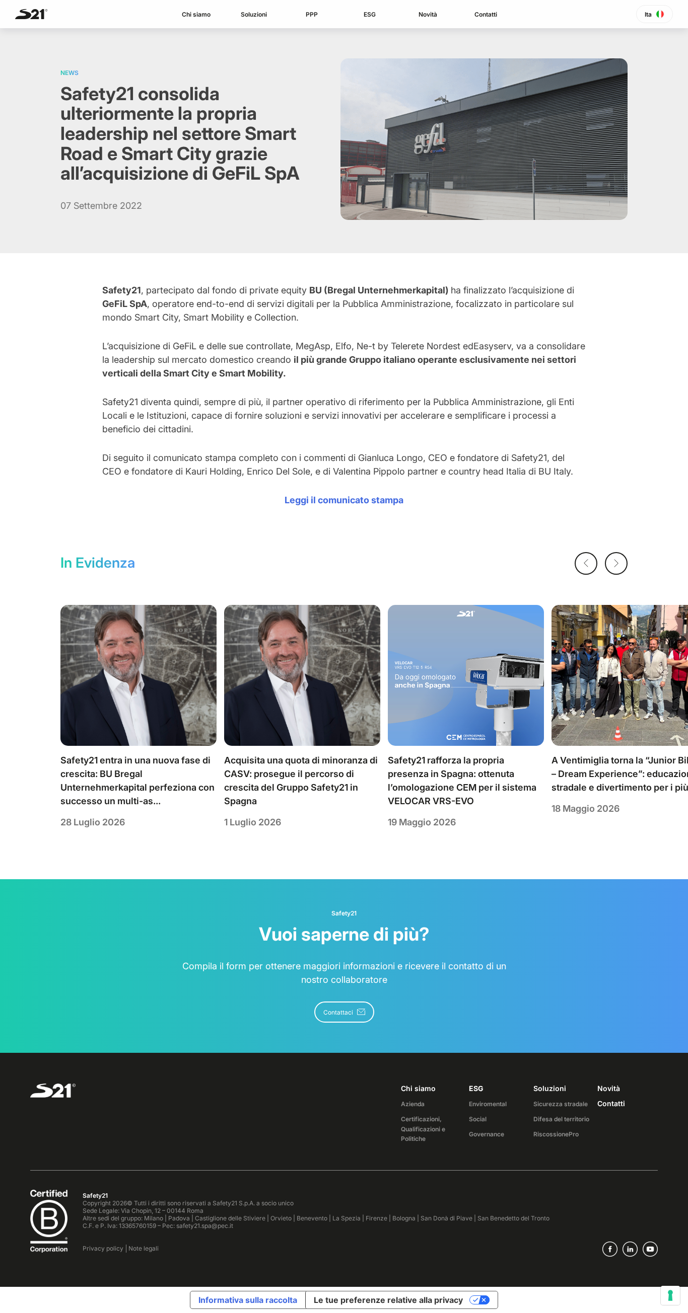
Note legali (143, 1248)
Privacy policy (103, 1248)
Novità (428, 14)
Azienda (413, 1104)
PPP (312, 14)
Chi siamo (196, 14)
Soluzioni (254, 14)
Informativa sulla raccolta (247, 1300)
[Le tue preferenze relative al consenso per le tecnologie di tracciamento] (670, 1295)
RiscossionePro (556, 1134)
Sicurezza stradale (560, 1104)
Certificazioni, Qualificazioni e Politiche (423, 1129)
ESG (370, 14)
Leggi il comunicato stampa (344, 500)
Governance (486, 1134)
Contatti (485, 14)
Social (478, 1119)
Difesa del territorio (561, 1119)
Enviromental (488, 1104)
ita (648, 14)
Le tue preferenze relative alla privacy (388, 1300)
